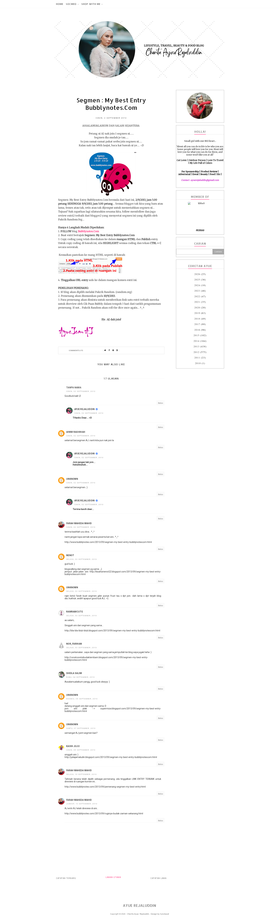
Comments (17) (76, 350)
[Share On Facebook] (109, 350)
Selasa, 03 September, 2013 (81, 559)
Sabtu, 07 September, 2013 (81, 728)
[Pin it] (113, 350)
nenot (70, 555)
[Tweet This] (105, 350)
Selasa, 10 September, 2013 (81, 774)
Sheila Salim (74, 673)
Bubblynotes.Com (88, 231)
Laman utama (113, 877)
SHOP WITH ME (90, 3)
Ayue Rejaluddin (84, 409)
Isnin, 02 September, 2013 (80, 391)
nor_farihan (74, 643)
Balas (160, 402)
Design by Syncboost (160, 913)
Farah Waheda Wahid (79, 523)
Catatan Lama (158, 878)
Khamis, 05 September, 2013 (82, 698)
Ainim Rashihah (75, 432)
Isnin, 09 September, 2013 (80, 750)
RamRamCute (74, 611)
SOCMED (71, 3)
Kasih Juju (73, 746)
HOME (59, 3)
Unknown (72, 479)
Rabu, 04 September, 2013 (80, 677)
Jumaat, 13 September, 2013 (81, 803)
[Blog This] (117, 350)
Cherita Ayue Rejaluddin (138, 913)
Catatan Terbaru (66, 878)
